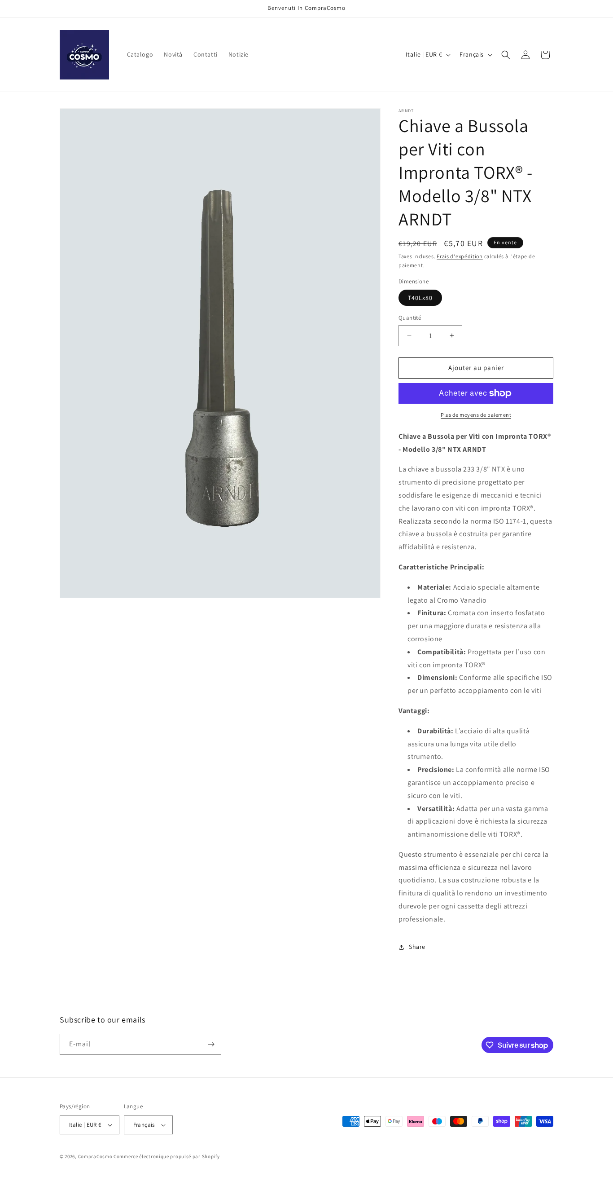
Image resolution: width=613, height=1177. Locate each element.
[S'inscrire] (211, 1044)
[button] (506, 55)
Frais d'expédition (460, 256)
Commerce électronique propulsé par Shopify (166, 1156)
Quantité (409, 318)
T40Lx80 (420, 298)
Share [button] (417, 947)
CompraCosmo (95, 1156)
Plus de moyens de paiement (476, 414)
